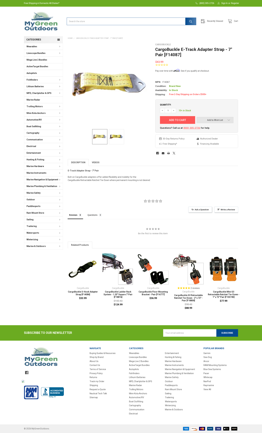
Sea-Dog (207, 357)
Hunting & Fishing (35, 159)
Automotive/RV (34, 120)
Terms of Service (98, 369)
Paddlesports (33, 206)
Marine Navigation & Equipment (42, 179)
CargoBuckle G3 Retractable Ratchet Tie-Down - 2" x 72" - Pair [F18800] (188, 298)
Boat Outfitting (34, 126)
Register (235, 3)
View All (207, 389)
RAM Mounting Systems (215, 365)
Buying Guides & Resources (103, 353)
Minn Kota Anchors (36, 113)
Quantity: (165, 105)
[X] (174, 153)
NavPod (207, 381)
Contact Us (95, 365)
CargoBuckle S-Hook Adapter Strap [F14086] (83, 293)
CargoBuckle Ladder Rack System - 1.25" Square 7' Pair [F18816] (118, 294)
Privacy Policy (96, 373)
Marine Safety (33, 193)
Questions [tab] (92, 214)
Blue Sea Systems (212, 369)
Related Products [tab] (80, 245)
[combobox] (131, 21)
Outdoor (31, 199)
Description (78, 162)
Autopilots (32, 73)
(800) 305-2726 (191, 128)
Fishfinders (32, 80)
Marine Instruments (36, 173)
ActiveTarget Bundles (37, 66)
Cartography (33, 133)
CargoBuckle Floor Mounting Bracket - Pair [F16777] (153, 293)
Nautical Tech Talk (98, 393)
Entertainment (34, 153)
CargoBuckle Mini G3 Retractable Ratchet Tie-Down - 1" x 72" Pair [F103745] (223, 294)
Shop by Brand (97, 357)
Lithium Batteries (35, 86)
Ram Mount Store (35, 213)
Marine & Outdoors (36, 246)
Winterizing (32, 239)
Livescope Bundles (36, 53)
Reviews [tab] (73, 214)
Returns (93, 377)
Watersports (33, 233)
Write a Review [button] (228, 209)
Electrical (31, 146)
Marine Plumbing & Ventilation (42, 186)
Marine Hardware (35, 166)
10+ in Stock (185, 110)
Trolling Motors (35, 106)
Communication (35, 139)
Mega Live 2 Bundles (37, 60)
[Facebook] (157, 153)
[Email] (163, 153)
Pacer (206, 373)
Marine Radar (33, 100)
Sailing (30, 219)
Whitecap (207, 377)
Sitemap (94, 397)
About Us (94, 361)
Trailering (32, 226)
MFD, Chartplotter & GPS (39, 93)
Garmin (206, 353)
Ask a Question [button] (202, 209)
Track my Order (97, 381)
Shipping (94, 385)
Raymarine (208, 385)
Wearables (32, 46)
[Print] (168, 153)
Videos (95, 162)
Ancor (206, 361)
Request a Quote (98, 389)
